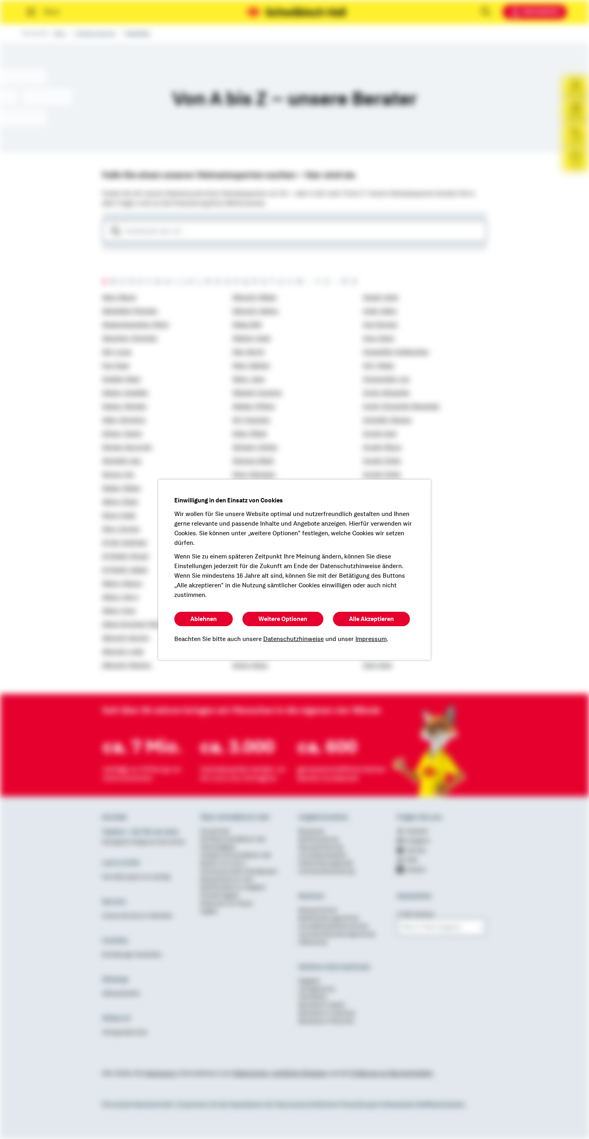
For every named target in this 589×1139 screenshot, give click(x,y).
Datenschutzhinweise (293, 639)
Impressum (371, 639)
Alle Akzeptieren (371, 619)
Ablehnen (203, 619)
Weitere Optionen (282, 619)
